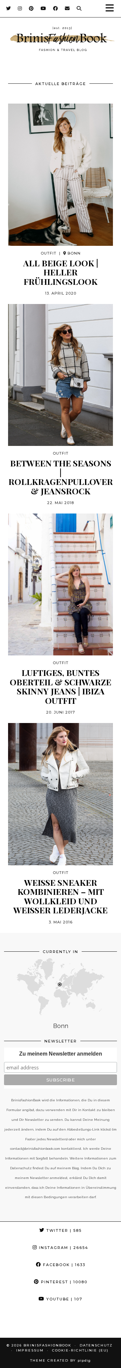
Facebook (63, 1264)
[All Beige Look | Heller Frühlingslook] (60, 174)
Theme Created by (60, 1360)
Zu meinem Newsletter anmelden (60, 1054)
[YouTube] (43, 8)
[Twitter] (8, 8)
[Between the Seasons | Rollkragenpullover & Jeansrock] (60, 375)
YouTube (63, 1299)
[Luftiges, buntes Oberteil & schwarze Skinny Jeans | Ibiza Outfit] (60, 584)
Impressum (30, 1350)
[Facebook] (55, 8)
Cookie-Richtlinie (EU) (80, 1350)
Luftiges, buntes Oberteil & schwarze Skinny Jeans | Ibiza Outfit (60, 686)
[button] (112, 8)
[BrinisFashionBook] (60, 40)
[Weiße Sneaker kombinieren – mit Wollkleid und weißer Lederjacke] (60, 794)
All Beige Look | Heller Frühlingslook (60, 272)
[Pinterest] (31, 8)
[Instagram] (20, 8)
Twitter (63, 1230)
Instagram (62, 1247)
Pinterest (63, 1282)
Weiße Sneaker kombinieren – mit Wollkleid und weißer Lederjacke (60, 896)
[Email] (67, 8)
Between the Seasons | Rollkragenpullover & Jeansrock (60, 476)
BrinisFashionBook (47, 1345)
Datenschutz (96, 1345)
